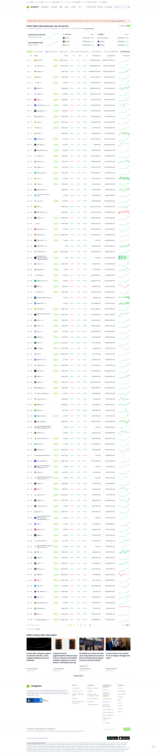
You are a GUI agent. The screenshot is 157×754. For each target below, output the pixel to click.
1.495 (41, 2)
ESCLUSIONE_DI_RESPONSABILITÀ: (36, 743)
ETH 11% (95, 2)
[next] (94, 625)
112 (90, 625)
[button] (78, 676)
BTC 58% (90, 2)
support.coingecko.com (118, 21)
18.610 (32, 2)
